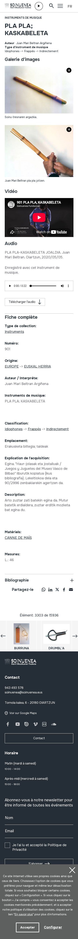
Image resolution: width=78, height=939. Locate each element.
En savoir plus (24, 914)
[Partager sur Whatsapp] (43, 589)
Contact (39, 738)
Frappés (29, 51)
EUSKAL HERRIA (37, 366)
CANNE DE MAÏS (18, 538)
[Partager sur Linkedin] (50, 589)
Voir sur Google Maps (23, 713)
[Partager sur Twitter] (57, 589)
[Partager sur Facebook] (64, 589)
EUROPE (12, 366)
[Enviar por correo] (70, 589)
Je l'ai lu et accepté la (39, 847)
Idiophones (12, 51)
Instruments (14, 332)
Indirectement (48, 51)
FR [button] (70, 6)
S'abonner (35, 864)
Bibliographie (17, 580)
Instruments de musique (23, 17)
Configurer (53, 927)
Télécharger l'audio (22, 302)
